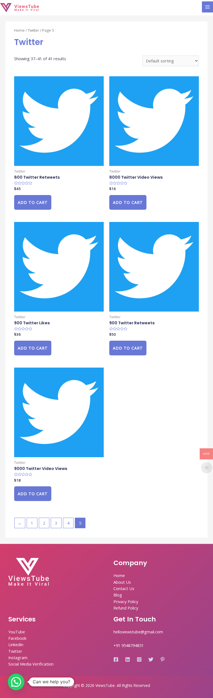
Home (19, 30)
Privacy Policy (125, 601)
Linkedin (15, 644)
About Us (122, 582)
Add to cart (33, 202)
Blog (117, 595)
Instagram (17, 657)
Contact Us (123, 588)
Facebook (17, 638)
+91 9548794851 (128, 645)
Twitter (33, 30)
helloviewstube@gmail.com (138, 631)
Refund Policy (125, 608)
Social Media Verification (31, 664)
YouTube (16, 631)
